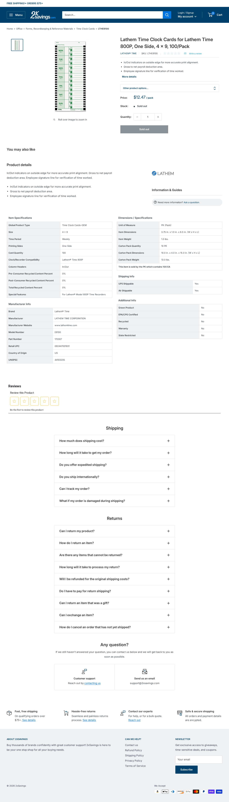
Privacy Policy (133, 760)
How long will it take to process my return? (89, 567)
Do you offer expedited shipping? (83, 465)
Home (10, 28)
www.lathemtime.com (66, 325)
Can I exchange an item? (76, 615)
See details (29, 720)
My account (186, 16)
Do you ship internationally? (79, 477)
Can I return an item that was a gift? (84, 603)
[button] (210, 15)
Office (19, 28)
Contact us (131, 745)
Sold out (144, 129)
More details (129, 76)
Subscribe (186, 769)
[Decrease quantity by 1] (137, 116)
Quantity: (126, 116)
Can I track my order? (74, 488)
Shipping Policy (134, 755)
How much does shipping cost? (81, 441)
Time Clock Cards (85, 28)
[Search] (167, 15)
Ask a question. (192, 202)
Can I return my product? (77, 531)
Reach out (134, 720)
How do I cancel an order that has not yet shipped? (95, 627)
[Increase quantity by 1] (158, 116)
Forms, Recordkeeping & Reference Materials (49, 28)
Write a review (195, 54)
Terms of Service (135, 765)
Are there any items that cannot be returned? (90, 555)
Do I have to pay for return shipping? (85, 591)
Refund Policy (133, 750)
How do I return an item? (76, 543)
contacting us (92, 683)
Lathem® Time (128, 53)
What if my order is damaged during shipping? (92, 501)
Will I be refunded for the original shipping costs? (94, 579)
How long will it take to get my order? (85, 452)
